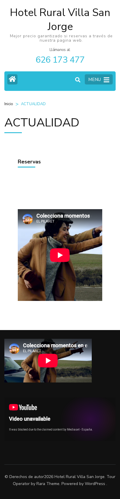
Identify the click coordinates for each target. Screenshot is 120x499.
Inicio (8, 104)
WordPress (95, 483)
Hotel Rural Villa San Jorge (60, 20)
